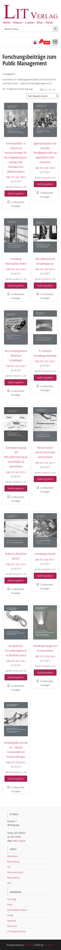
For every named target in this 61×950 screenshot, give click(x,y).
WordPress (28, 944)
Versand (16, 186)
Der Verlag (11, 899)
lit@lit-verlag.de (19, 840)
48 (50, 89)
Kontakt (10, 915)
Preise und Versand (15, 872)
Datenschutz (12, 926)
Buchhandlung (13, 861)
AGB (9, 883)
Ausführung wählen (16, 193)
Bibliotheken (12, 856)
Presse (10, 904)
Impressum (11, 920)
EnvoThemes (49, 944)
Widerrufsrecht (13, 877)
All (54, 89)
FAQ (8, 867)
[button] (16, 204)
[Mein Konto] (35, 43)
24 (46, 89)
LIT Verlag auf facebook (16, 931)
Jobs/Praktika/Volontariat (17, 909)
